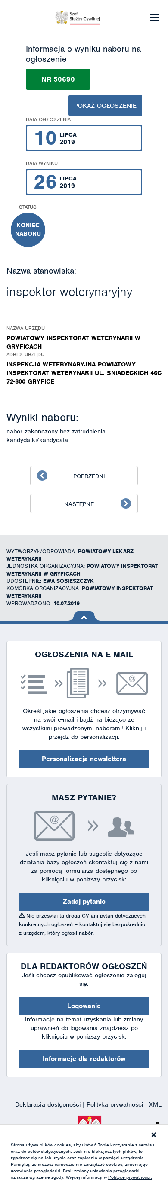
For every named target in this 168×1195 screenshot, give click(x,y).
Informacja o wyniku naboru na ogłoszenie (83, 53)
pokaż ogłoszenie (105, 106)
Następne (79, 504)
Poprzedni (89, 476)
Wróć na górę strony (84, 616)
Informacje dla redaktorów (84, 1059)
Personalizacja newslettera (84, 759)
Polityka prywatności (116, 1104)
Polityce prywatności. (130, 1177)
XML (155, 1104)
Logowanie (84, 1006)
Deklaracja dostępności (49, 1104)
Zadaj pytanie (84, 901)
